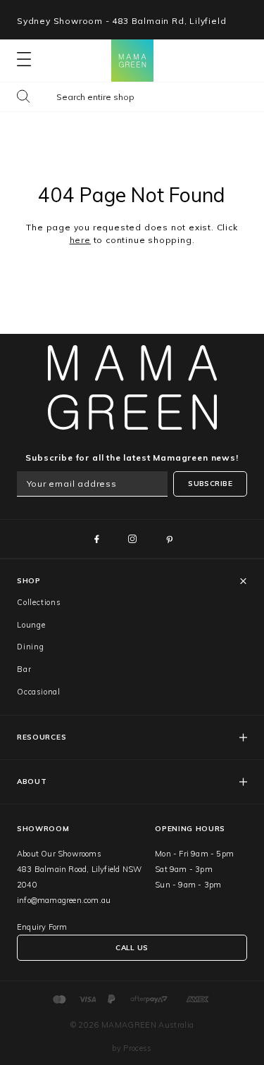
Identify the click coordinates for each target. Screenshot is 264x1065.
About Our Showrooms (59, 854)
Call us (131, 947)
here (80, 240)
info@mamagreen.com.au (64, 900)
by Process (131, 1048)
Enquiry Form (42, 927)
